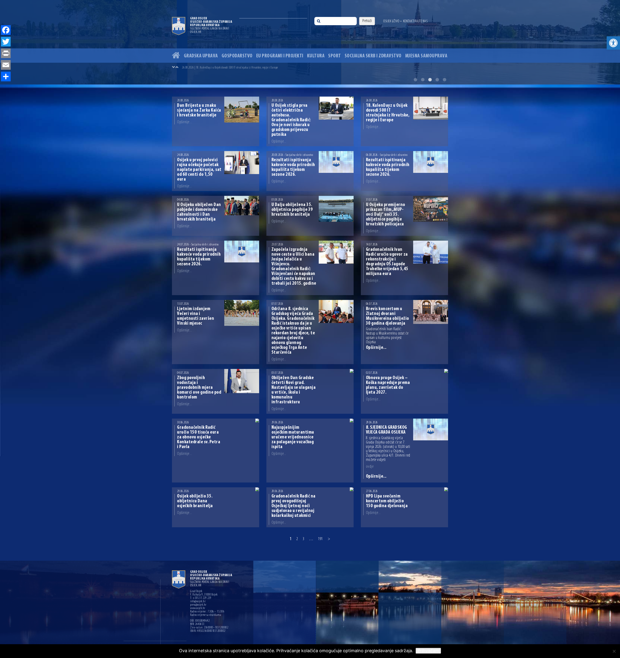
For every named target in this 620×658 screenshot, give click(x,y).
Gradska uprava (201, 56)
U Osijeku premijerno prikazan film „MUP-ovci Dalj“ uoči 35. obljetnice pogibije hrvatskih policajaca (385, 214)
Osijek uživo (391, 21)
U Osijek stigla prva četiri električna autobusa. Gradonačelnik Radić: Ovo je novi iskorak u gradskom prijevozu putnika (291, 120)
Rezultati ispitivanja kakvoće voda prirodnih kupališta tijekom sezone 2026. (293, 167)
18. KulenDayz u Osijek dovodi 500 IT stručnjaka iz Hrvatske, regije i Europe (388, 112)
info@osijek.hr (198, 601)
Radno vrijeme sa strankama (205, 615)
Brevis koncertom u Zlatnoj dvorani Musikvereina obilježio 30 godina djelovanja (387, 316)
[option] (310, 42)
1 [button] (415, 79)
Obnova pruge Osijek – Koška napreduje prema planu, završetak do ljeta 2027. (388, 385)
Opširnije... (184, 122)
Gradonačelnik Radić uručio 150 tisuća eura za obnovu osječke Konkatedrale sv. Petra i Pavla (198, 437)
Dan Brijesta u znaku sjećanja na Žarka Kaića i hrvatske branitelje (199, 110)
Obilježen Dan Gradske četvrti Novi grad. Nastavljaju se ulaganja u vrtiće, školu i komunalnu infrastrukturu (293, 390)
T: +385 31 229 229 (200, 598)
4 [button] (437, 79)
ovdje (370, 467)
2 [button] (422, 79)
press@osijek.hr (198, 605)
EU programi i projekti (279, 56)
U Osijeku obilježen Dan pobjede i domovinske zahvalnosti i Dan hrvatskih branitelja (199, 212)
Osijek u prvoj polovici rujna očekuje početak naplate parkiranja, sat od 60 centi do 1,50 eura (199, 170)
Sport (334, 56)
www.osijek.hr (197, 608)
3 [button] (429, 79)
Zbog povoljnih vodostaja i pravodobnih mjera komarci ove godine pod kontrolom (199, 387)
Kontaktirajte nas (415, 21)
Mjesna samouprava (426, 56)
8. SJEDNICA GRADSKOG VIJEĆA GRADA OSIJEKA (386, 430)
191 (320, 539)
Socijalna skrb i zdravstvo (373, 56)
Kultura (316, 56)
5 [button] (444, 79)
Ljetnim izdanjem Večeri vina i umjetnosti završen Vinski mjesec (195, 316)
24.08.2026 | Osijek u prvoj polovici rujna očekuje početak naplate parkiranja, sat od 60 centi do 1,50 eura (239, 67)
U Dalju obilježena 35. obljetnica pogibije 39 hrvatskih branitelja (292, 209)
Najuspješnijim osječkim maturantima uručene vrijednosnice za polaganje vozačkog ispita (292, 437)
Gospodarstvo (237, 56)
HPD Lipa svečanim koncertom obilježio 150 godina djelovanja (387, 501)
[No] (614, 651)
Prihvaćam (428, 650)
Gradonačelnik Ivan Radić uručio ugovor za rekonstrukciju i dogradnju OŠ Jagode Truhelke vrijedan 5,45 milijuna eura (387, 261)
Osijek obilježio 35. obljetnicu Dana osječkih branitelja (195, 501)
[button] (613, 43)
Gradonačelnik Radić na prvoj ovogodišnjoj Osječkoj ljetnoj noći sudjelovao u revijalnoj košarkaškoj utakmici (293, 506)
